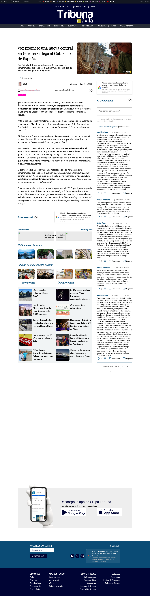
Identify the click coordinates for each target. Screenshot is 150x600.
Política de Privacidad (111, 580)
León (54, 1)
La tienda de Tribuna (88, 586)
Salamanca (71, 1)
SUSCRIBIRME (38, 556)
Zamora (104, 1)
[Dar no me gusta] (105, 193)
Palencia (61, 1)
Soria (86, 1)
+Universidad (102, 26)
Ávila (39, 1)
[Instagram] (82, 556)
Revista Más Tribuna (88, 589)
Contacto (90, 583)
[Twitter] (77, 556)
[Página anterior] (123, 371)
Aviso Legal (115, 577)
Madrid (112, 1)
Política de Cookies (112, 583)
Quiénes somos (90, 577)
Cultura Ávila (73, 26)
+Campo (113, 26)
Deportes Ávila (87, 26)
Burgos (47, 1)
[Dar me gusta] (98, 193)
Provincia (31, 26)
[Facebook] (72, 556)
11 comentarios (27, 78)
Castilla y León (44, 26)
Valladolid (95, 1)
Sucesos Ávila (59, 26)
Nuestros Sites (90, 580)
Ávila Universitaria (127, 26)
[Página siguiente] (128, 371)
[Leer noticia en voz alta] (19, 91)
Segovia (79, 1)
